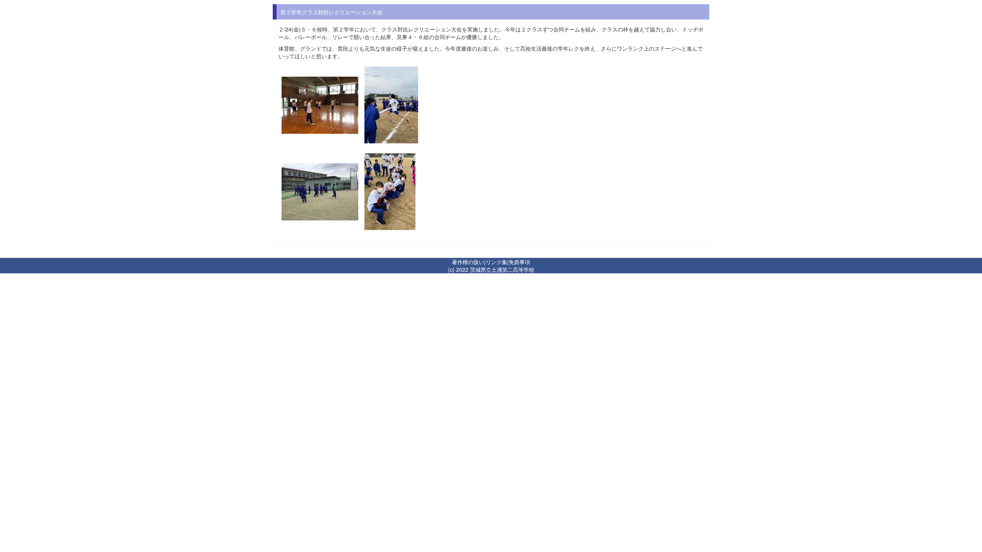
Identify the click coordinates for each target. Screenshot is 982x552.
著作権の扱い (468, 262)
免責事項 (519, 262)
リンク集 (496, 262)
